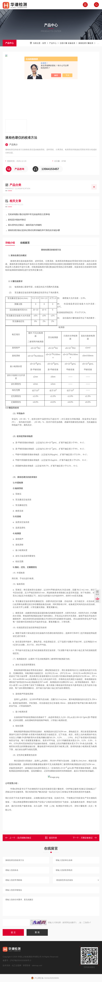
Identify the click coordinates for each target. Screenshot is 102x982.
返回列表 (53, 838)
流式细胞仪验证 (24, 838)
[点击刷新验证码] (38, 922)
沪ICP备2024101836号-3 (20, 960)
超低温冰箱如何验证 (17, 219)
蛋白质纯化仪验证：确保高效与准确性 (25, 225)
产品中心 (9, 43)
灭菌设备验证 (87, 838)
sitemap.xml (37, 965)
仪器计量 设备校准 (67, 43)
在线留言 (25, 242)
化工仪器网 (16, 965)
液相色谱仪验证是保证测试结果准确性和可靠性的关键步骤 (34, 230)
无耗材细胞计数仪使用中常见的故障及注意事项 (29, 214)
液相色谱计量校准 (85, 43)
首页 (44, 43)
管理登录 (26, 965)
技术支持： (7, 965)
